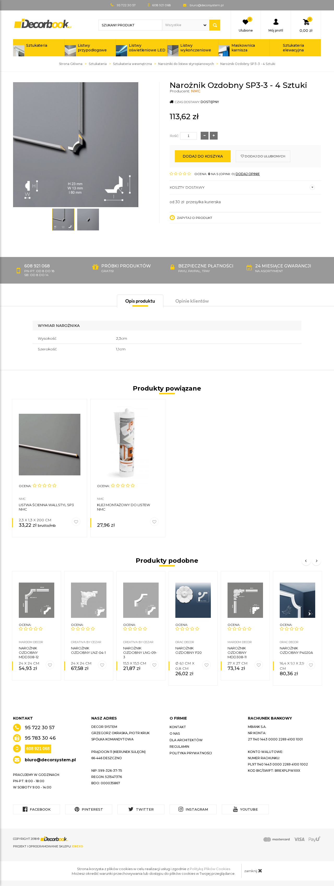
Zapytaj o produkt (194, 218)
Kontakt (178, 727)
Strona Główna (70, 64)
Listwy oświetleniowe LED (147, 47)
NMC (195, 91)
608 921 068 (38, 748)
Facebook (40, 809)
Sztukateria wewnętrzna (132, 64)
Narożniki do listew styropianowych (186, 64)
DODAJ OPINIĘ (248, 174)
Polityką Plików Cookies (210, 869)
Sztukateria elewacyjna (293, 47)
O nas (175, 733)
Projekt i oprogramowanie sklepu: (48, 846)
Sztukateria (36, 45)
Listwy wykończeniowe (195, 47)
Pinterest (92, 809)
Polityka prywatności (191, 753)
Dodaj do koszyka (203, 156)
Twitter (144, 809)
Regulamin (179, 747)
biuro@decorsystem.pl (207, 5)
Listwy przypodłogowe (92, 47)
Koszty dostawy (187, 187)
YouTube (248, 809)
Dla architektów (186, 740)
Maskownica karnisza (243, 47)
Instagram (196, 809)
